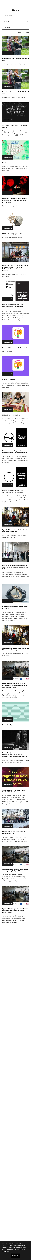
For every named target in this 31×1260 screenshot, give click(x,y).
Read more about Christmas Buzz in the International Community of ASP (15, 825)
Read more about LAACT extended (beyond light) (15, 224)
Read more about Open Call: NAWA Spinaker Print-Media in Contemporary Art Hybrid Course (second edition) (15, 904)
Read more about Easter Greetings (15, 714)
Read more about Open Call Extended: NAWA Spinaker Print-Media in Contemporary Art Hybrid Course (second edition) (15, 679)
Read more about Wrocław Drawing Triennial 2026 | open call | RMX (15, 119)
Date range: (7, 27)
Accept (14, 1255)
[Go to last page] (25, 929)
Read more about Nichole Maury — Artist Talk (15, 408)
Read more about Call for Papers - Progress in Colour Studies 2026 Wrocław (15, 786)
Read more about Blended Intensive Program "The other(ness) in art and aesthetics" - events (15, 301)
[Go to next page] (23, 929)
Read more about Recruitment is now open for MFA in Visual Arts (15, 50)
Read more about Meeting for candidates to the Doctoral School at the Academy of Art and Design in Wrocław (15, 561)
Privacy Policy (5, 1251)
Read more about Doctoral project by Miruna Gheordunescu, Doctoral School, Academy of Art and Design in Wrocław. (15, 746)
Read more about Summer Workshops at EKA (15, 372)
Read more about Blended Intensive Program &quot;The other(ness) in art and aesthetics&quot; (15, 445)
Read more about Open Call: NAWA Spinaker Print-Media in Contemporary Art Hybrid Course (15, 864)
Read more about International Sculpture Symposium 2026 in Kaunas (15, 602)
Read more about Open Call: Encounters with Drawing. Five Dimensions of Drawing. (15, 522)
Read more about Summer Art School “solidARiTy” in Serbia (15, 338)
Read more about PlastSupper (15, 156)
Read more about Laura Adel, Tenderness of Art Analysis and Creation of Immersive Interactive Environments (15, 191)
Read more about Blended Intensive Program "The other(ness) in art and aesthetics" (15, 485)
